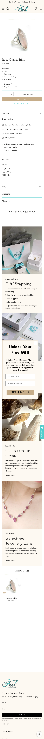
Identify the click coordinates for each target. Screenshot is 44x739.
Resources (7, 731)
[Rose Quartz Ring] (11, 585)
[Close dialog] (35, 343)
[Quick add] (4, 593)
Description (5, 113)
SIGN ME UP (20, 392)
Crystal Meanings (7, 119)
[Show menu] (3, 8)
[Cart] (40, 8)
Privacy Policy (31, 718)
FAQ (4, 186)
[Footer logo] (10, 683)
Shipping (6, 194)
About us (6, 201)
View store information (10, 150)
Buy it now (22, 99)
